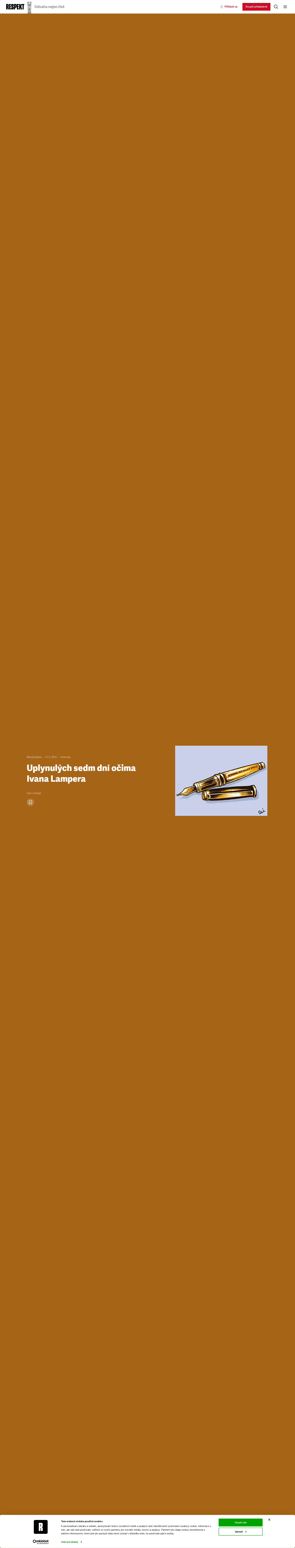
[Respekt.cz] (15, 6)
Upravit (239, 1531)
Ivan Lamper (34, 793)
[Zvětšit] (221, 781)
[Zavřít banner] (269, 1520)
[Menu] (285, 6)
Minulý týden (34, 757)
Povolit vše (241, 1522)
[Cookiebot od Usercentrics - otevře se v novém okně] (40, 1542)
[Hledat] (276, 6)
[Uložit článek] (30, 802)
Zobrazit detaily (69, 1542)
